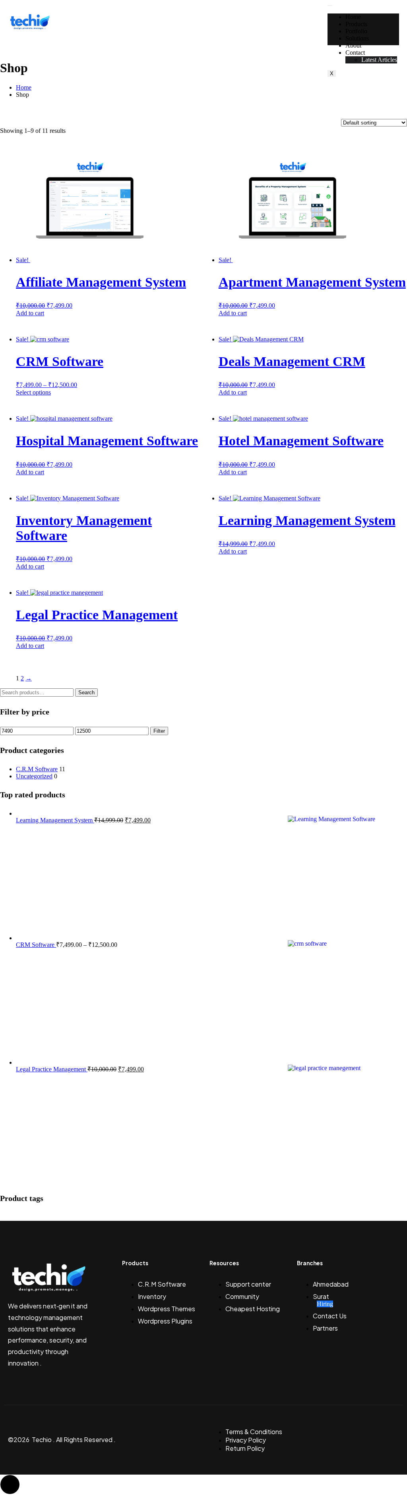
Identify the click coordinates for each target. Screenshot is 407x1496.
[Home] (30, 28)
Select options (33, 392)
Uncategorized (34, 776)
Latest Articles (379, 59)
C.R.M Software (37, 769)
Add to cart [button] (30, 313)
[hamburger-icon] (330, 5)
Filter (159, 731)
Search (86, 692)
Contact (355, 52)
